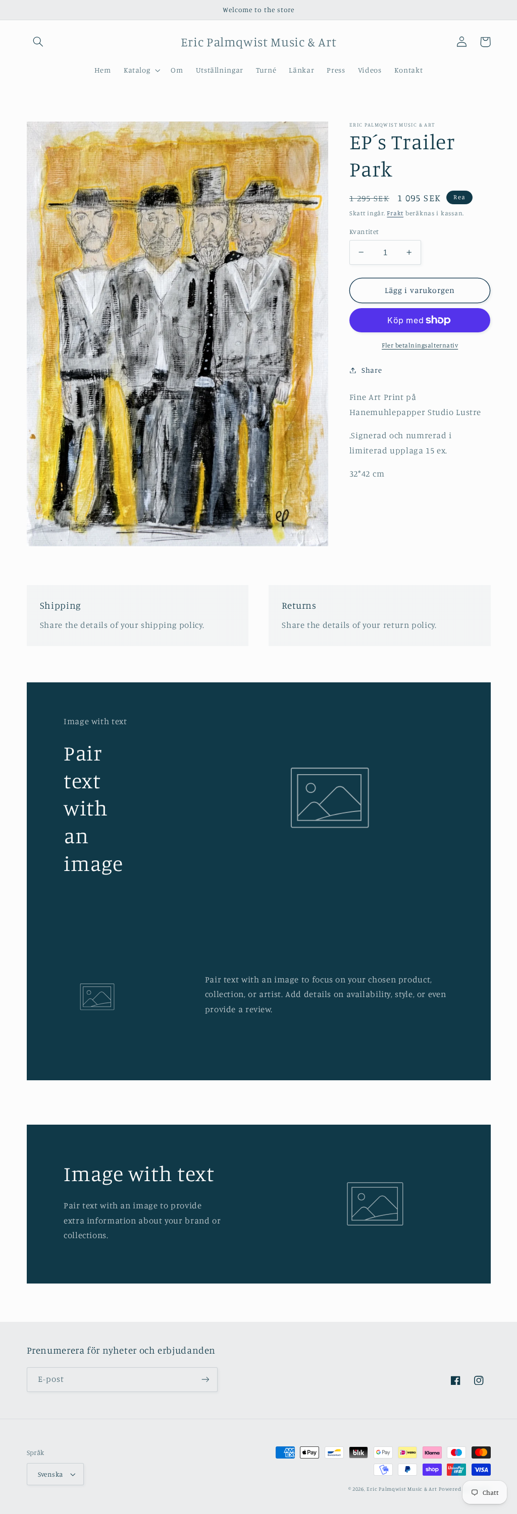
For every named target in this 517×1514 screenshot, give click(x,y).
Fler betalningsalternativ (420, 345)
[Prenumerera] (205, 1379)
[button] (38, 41)
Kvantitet (364, 231)
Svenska (50, 1474)
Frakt (395, 213)
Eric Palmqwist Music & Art (402, 1489)
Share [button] (371, 370)
